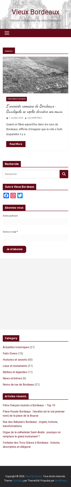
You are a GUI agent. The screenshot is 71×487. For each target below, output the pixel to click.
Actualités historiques (16, 347)
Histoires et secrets (17, 99)
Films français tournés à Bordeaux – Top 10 (29, 405)
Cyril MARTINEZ (34, 118)
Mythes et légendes (15, 372)
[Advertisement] (35, 294)
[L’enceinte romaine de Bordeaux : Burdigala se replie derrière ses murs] (35, 75)
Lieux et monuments (15, 366)
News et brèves (12, 378)
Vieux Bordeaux (35, 12)
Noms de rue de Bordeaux (18, 384)
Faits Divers (10, 353)
